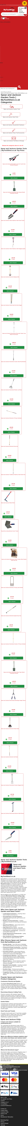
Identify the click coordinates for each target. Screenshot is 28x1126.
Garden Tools (3, 38)
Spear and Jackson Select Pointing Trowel (10, 841)
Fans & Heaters (4, 35)
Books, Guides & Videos (6, 27)
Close (1, 62)
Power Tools (3, 51)
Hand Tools (3, 39)
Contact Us (3, 83)
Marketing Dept (4, 1120)
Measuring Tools (4, 46)
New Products (3, 79)
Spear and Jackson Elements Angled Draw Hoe (11, 615)
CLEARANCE (3, 68)
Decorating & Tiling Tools (6, 30)
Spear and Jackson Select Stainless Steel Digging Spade (13, 248)
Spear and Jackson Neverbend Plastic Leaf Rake (11, 389)
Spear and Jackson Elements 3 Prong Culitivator (11, 418)
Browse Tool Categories (6, 77)
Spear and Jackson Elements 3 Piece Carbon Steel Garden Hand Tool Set (14, 560)
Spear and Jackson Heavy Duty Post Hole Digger (11, 305)
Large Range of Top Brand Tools (7, 1065)
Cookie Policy (4, 1110)
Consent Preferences (6, 1105)
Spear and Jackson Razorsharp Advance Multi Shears (12, 813)
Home (1, 0)
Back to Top (4, 1097)
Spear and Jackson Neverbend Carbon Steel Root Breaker (13, 361)
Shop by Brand (3, 78)
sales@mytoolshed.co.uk (4, 5)
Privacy (3, 1121)
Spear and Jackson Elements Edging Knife (10, 276)
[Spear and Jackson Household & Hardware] (13, 122)
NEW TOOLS (3, 66)
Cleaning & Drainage (5, 28)
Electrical (2, 33)
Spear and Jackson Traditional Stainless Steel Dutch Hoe (13, 474)
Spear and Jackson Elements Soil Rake (9, 756)
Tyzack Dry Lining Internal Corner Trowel (9, 531)
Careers (3, 1100)
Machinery (2, 44)
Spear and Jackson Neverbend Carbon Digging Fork (12, 785)
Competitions (4, 1104)
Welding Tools (3, 59)
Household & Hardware (5, 40)
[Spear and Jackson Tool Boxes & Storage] (14, 138)
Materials (2, 45)
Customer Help (3, 84)
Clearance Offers (4, 82)
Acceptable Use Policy (6, 1099)
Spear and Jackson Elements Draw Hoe (9, 446)
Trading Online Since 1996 (10, 1067)
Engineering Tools (4, 34)
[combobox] (12, 14)
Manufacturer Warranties (7, 1117)
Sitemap (3, 1125)
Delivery (1, 1)
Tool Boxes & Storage (5, 55)
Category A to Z (4, 64)
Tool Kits (2, 56)
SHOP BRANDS (4, 65)
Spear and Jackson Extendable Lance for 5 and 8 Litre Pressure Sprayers (14, 164)
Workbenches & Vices (5, 60)
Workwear (2, 61)
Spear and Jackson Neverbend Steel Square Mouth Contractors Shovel (14, 193)
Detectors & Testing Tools (6, 32)
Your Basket (4, 17)
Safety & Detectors (4, 52)
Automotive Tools (4, 25)
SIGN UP (2, 70)
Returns (1, 2)
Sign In (1, 3)
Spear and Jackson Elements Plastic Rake (10, 728)
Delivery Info (4, 1113)
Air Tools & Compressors (6, 24)
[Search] (25, 14)
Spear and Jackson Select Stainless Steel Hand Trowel (12, 220)
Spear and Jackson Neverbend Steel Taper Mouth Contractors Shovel (14, 673)
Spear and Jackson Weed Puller (8, 502)
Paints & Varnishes (4, 48)
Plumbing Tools (4, 49)
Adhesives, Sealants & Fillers (7, 23)
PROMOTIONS (3, 67)
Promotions (3, 80)
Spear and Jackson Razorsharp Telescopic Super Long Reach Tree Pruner (14, 334)
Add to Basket (14, 178)
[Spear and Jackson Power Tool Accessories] (13, 130)
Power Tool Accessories (6, 50)
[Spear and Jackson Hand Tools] (10, 114)
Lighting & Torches (4, 43)
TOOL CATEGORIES (5, 20)
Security (2, 54)
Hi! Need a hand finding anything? (21, 10)
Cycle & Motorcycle (4, 29)
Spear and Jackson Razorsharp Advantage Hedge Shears (13, 700)
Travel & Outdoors (4, 57)
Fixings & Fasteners (5, 36)
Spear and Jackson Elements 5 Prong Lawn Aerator (12, 587)
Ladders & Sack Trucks (5, 41)
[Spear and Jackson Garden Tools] (12, 106)
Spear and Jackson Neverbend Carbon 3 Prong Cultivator (13, 644)
